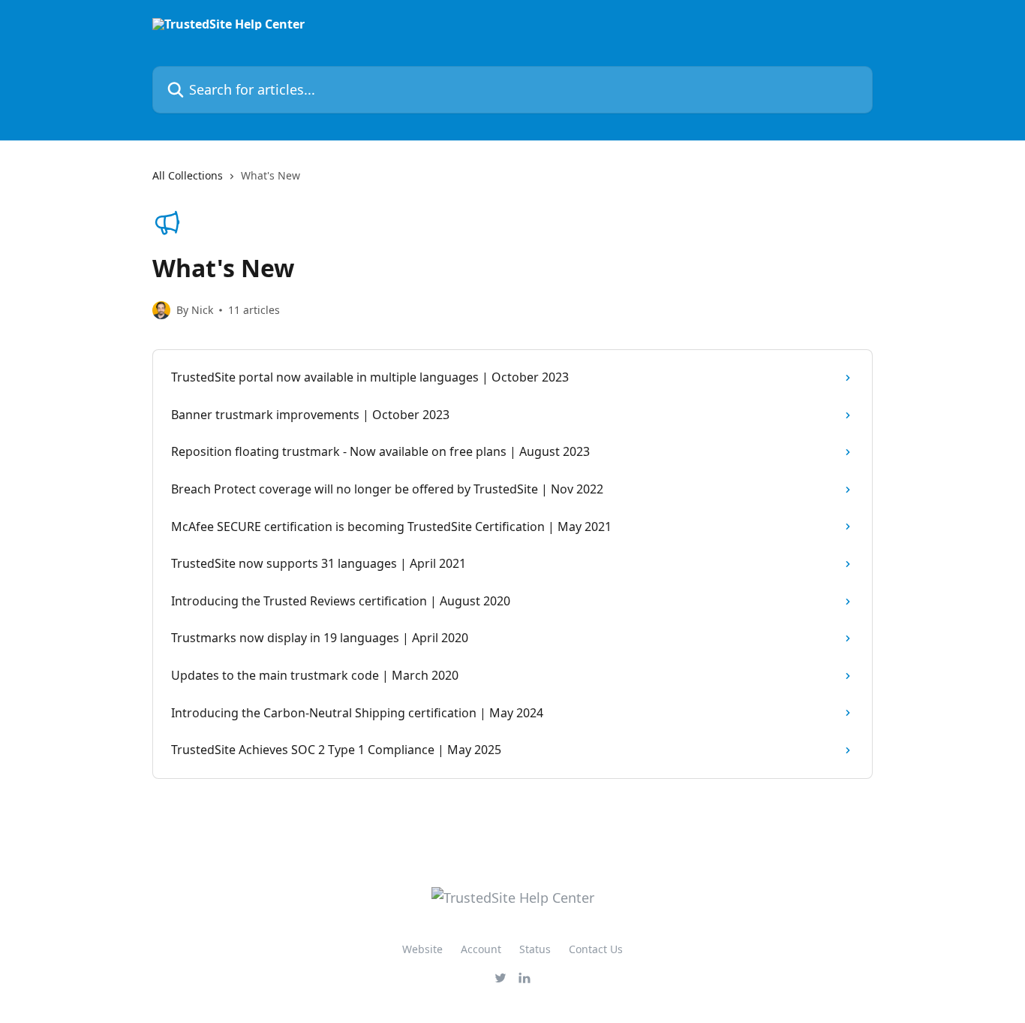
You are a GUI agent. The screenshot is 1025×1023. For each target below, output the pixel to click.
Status (535, 949)
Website (422, 949)
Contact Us (596, 949)
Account (481, 949)
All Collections (187, 175)
